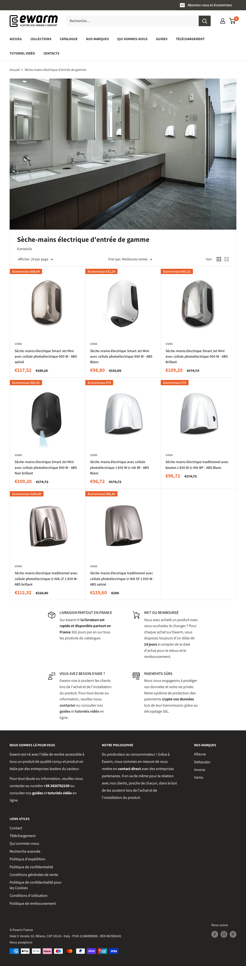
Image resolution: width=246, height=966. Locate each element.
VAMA (18, 344)
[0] (232, 21)
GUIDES (161, 39)
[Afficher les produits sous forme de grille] (219, 259)
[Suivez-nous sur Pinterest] (233, 934)
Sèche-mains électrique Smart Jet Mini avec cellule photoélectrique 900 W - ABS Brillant (197, 356)
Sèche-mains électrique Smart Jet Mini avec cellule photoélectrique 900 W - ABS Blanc (121, 356)
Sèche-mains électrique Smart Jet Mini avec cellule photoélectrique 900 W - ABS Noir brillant (46, 467)
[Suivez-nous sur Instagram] (224, 934)
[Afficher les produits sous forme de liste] (227, 259)
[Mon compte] (222, 21)
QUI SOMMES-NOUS (132, 39)
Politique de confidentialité (31, 866)
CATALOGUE (69, 39)
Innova (199, 769)
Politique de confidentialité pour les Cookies (36, 885)
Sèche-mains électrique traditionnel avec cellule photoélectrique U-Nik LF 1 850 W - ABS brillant (47, 579)
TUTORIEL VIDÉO (22, 53)
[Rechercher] (205, 21)
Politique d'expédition (27, 859)
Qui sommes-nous (24, 843)
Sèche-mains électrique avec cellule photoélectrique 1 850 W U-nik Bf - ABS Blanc (119, 467)
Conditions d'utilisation (29, 895)
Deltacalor (202, 761)
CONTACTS (51, 53)
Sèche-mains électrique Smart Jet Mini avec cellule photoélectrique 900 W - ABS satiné (46, 356)
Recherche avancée (25, 851)
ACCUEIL (16, 39)
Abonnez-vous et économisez (210, 5)
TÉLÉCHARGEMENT (190, 39)
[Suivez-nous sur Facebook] (214, 934)
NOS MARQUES (97, 39)
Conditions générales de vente (34, 874)
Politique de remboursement (33, 903)
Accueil (15, 69)
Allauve (200, 754)
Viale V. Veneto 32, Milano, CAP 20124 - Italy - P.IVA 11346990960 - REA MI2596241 (65, 936)
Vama (198, 777)
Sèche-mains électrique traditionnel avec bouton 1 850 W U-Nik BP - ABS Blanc (197, 464)
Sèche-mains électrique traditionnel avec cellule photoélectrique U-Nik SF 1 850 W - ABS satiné (122, 579)
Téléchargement (23, 835)
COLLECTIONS (41, 39)
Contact (16, 828)
